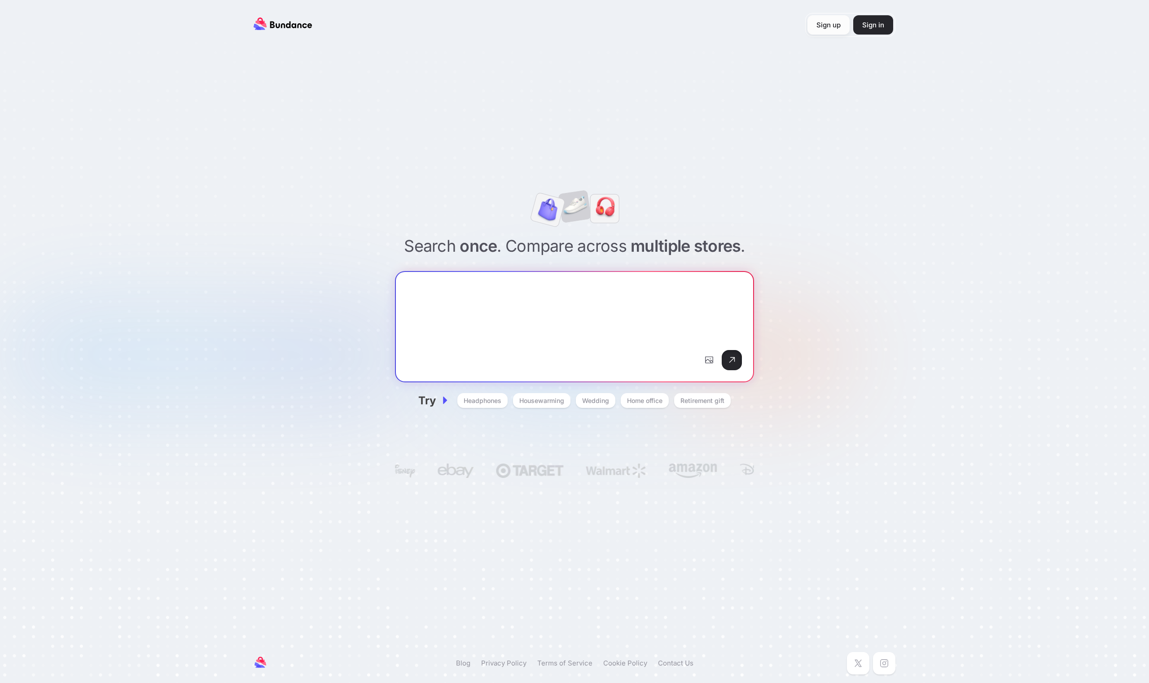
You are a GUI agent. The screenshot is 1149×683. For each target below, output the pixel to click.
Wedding (595, 400)
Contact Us (675, 663)
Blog (463, 663)
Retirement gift (702, 400)
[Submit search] (732, 360)
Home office (644, 400)
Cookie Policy (625, 663)
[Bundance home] (283, 27)
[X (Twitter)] (858, 663)
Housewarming (541, 400)
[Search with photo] (709, 360)
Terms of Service (564, 663)
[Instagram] (884, 663)
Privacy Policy (503, 663)
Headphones (482, 400)
